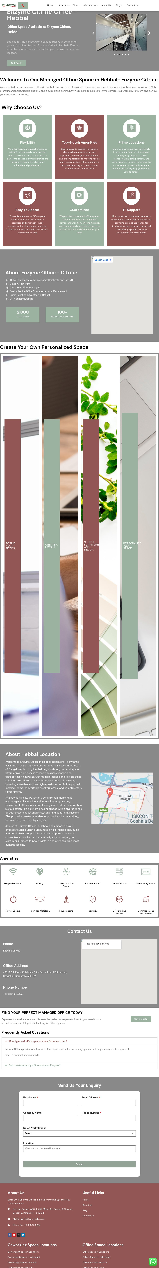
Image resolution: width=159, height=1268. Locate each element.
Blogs (119, 5)
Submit (79, 1164)
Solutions (63, 5)
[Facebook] (9, 1235)
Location (28, 1143)
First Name (30, 1097)
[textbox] (76, 1133)
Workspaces (90, 5)
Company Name (32, 1112)
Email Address (91, 1097)
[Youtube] (14, 1235)
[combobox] (79, 1133)
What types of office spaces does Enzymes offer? (38, 1041)
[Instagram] (18, 1235)
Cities (75, 5)
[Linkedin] (23, 1235)
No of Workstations (34, 1128)
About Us (106, 5)
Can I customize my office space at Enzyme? (35, 1065)
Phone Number (91, 1112)
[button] (93, 33)
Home (50, 5)
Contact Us (132, 5)
